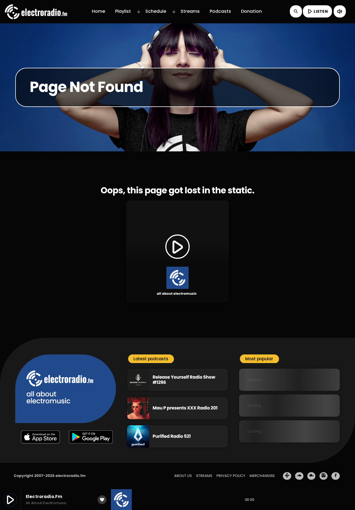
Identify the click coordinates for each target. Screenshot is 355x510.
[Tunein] (287, 476)
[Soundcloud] (299, 476)
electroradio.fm (70, 475)
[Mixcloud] (311, 476)
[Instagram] (324, 476)
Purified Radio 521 (172, 436)
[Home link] (36, 11)
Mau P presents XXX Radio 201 (185, 408)
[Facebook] (335, 476)
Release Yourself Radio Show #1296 (184, 380)
